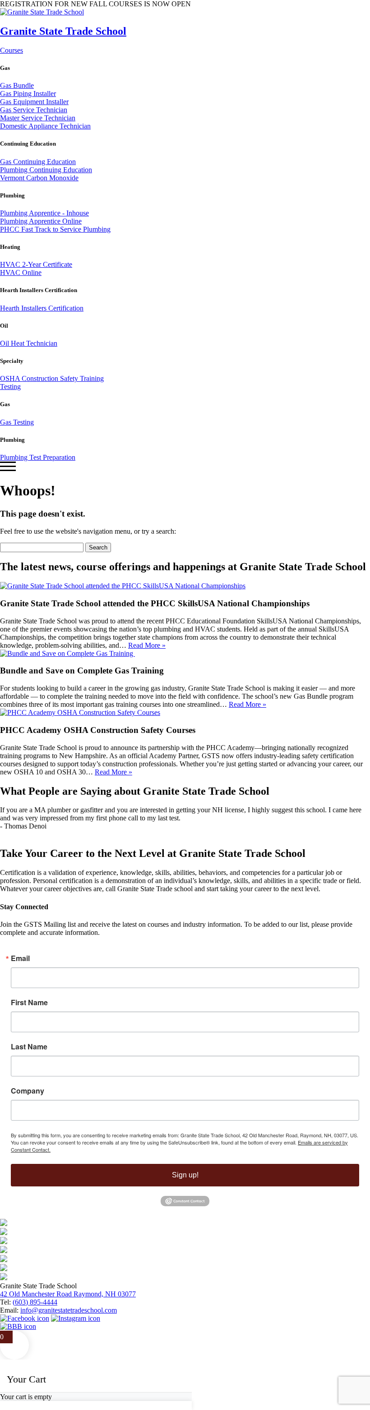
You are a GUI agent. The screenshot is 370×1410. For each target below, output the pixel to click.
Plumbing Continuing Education (46, 170)
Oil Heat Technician (28, 343)
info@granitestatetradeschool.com (68, 1310)
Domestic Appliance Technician (45, 126)
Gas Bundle (17, 85)
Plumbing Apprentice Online (41, 221)
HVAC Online (21, 272)
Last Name (29, 1046)
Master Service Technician (37, 118)
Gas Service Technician (33, 110)
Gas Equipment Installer (34, 101)
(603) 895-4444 (35, 1302)
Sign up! (185, 1175)
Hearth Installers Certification (41, 308)
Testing (10, 386)
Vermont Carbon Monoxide (39, 178)
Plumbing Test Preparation (37, 457)
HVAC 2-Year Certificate (36, 264)
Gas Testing (17, 422)
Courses (11, 50)
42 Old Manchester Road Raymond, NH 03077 (68, 1294)
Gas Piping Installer (28, 93)
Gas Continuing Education (38, 161)
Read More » (147, 645)
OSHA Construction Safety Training (52, 378)
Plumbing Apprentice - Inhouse (44, 213)
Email (20, 958)
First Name (29, 1002)
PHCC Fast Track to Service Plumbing (55, 229)
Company (27, 1090)
